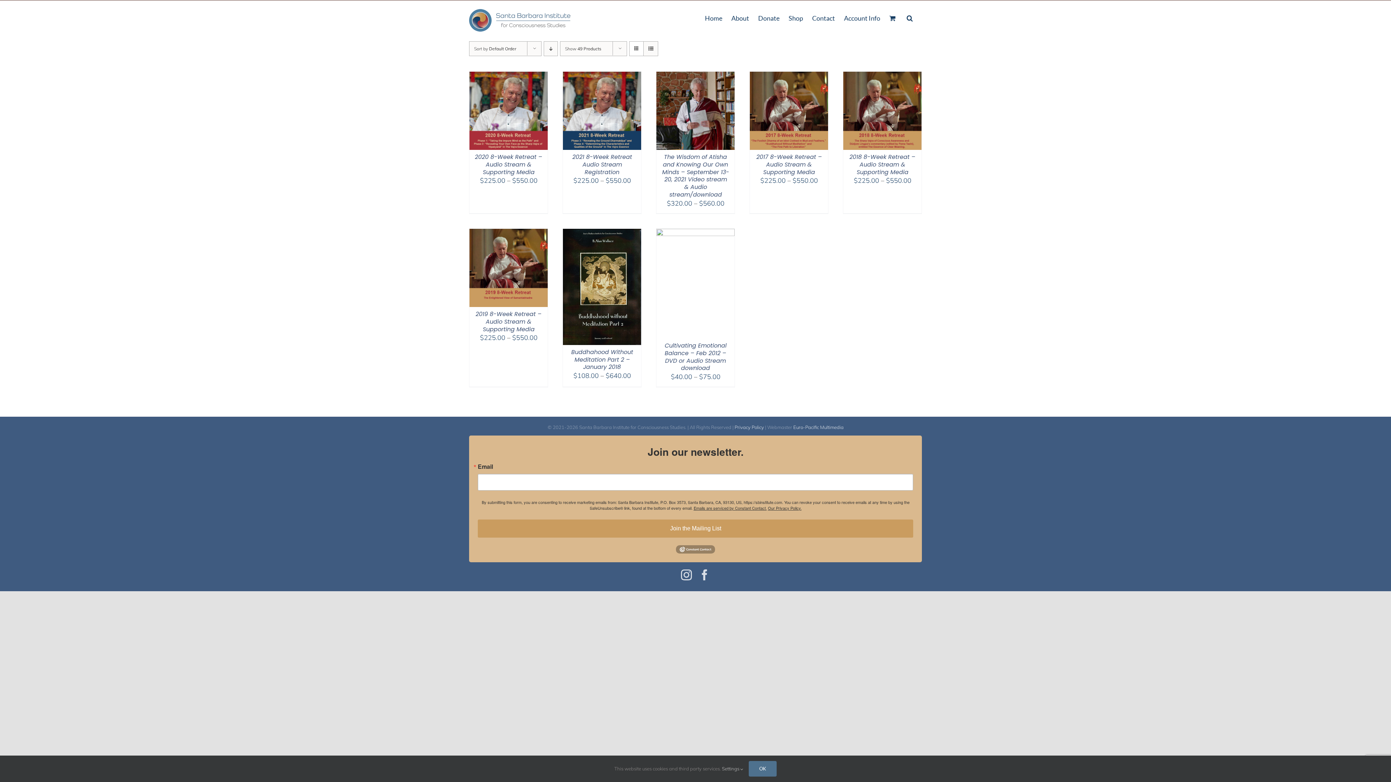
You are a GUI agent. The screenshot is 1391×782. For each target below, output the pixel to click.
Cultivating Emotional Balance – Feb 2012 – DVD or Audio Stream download (696, 356)
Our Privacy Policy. (785, 508)
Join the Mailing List (695, 528)
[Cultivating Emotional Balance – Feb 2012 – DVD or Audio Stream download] (695, 233)
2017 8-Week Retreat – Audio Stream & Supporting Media (789, 164)
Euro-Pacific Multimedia (818, 427)
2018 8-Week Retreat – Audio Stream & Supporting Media (882, 164)
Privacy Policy (749, 427)
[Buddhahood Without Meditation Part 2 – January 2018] (602, 233)
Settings (731, 769)
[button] (910, 17)
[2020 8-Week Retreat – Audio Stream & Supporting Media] (508, 76)
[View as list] (651, 49)
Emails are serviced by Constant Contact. (730, 508)
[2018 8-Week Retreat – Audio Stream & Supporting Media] (882, 76)
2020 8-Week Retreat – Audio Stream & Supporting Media (508, 164)
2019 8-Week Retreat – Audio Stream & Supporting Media (509, 321)
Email (485, 467)
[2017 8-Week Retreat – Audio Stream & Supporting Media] (789, 76)
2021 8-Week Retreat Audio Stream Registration (602, 164)
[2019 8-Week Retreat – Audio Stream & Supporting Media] (508, 233)
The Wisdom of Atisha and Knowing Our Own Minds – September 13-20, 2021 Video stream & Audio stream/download (695, 176)
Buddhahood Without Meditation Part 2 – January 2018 (602, 359)
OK (762, 769)
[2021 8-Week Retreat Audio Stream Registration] (602, 76)
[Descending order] (551, 48)
